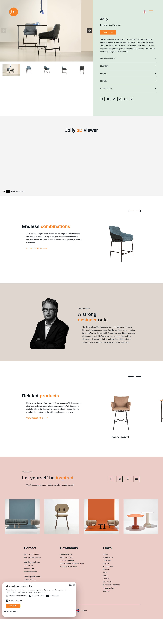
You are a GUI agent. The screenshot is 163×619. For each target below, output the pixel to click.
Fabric (103, 73)
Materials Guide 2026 (68, 566)
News (105, 573)
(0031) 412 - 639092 (31, 554)
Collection (106, 560)
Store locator (108, 32)
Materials (106, 570)
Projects (106, 564)
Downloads (106, 88)
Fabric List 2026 (66, 557)
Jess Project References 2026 (72, 564)
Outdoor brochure (67, 560)
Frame (103, 81)
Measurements (108, 59)
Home (105, 554)
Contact (106, 579)
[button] (12, 611)
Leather (104, 66)
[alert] (39, 599)
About (105, 576)
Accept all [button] (13, 606)
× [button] (74, 585)
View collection (34, 418)
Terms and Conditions (111, 585)
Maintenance (108, 557)
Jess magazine (66, 554)
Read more (41, 592)
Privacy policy (108, 588)
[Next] (89, 30)
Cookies (106, 591)
